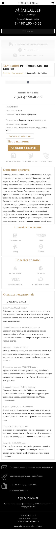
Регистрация (30, 14)
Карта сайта (18, 526)
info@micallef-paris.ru (31, 19)
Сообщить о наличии (23, 147)
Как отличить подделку (20, 136)
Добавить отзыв (16, 301)
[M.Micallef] (28, 10)
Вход (21, 14)
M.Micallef (11, 65)
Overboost (39, 526)
